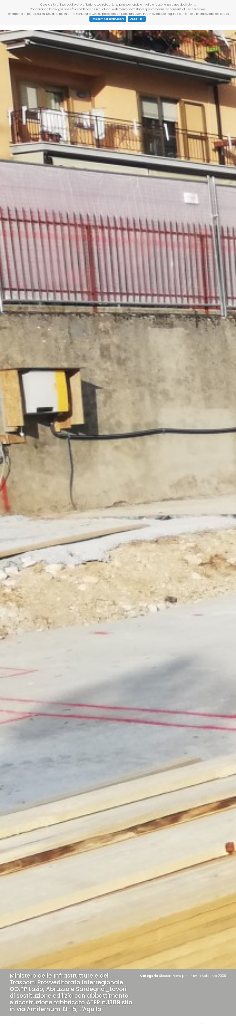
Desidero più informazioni (108, 19)
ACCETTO (136, 19)
